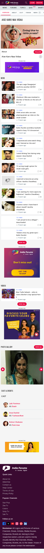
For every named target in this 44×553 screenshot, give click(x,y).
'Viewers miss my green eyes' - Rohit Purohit (27, 234)
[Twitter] (8, 523)
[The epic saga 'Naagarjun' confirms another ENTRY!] (8, 86)
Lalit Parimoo (14, 403)
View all (22, 242)
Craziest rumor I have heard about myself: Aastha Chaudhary (27, 207)
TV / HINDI (19, 82)
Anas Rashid (14, 413)
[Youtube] (12, 523)
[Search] (26, 2)
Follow (38, 52)
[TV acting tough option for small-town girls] (8, 168)
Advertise (6, 482)
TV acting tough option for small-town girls (26, 167)
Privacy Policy (8, 493)
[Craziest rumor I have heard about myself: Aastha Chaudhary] (8, 207)
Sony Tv (6, 511)
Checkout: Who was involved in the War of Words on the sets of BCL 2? (28, 99)
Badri (14, 406)
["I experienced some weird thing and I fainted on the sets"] (8, 142)
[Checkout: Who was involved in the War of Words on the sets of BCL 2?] (8, 100)
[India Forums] (11, 2)
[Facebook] (4, 523)
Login (32, 3)
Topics (22, 8)
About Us (6, 479)
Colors (5, 508)
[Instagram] (16, 523)
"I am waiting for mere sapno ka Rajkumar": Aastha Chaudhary (28, 193)
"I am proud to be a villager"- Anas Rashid (27, 221)
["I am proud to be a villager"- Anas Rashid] (8, 221)
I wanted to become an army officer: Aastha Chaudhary (27, 180)
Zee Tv (5, 505)
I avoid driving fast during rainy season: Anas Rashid (28, 154)
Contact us (7, 485)
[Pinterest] (21, 523)
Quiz (30, 8)
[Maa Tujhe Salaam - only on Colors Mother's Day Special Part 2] (8, 295)
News (5, 8)
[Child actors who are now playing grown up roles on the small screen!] (8, 115)
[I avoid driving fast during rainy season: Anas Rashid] (8, 155)
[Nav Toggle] (2, 2)
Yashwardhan (17, 415)
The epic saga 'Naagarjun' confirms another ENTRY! (26, 85)
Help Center (7, 488)
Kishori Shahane (16, 422)
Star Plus (6, 502)
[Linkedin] (25, 523)
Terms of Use (8, 490)
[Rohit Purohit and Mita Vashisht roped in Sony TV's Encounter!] (8, 129)
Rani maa (16, 425)
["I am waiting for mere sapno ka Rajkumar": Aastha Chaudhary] (8, 193)
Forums (13, 8)
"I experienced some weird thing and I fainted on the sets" (28, 142)
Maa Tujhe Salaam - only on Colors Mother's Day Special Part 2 (28, 294)
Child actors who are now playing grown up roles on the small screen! (27, 115)
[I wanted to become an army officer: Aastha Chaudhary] (8, 180)
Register (39, 3)
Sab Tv (5, 514)
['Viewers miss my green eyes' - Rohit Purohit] (8, 234)
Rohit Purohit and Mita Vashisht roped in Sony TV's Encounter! (28, 129)
